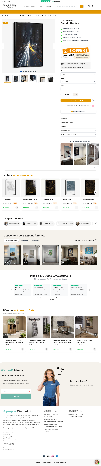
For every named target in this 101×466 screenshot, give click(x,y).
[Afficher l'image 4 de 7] (28, 71)
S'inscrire (16, 396)
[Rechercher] (81, 6)
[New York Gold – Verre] (11, 188)
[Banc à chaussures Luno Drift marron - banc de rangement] (62, 327)
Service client (6, 1)
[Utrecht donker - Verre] (90, 188)
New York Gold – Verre (10, 199)
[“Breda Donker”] (50, 188)
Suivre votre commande (51, 414)
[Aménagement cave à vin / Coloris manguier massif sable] (14, 327)
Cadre (65, 85)
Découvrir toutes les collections (84, 240)
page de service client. (77, 387)
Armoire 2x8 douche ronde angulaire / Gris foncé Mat (37, 341)
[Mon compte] (92, 6)
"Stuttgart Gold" (28, 199)
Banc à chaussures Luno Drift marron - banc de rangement (62, 341)
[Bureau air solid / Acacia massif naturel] (86, 327)
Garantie (46, 432)
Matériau (63, 71)
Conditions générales (59, 462)
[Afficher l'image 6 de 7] (33, 71)
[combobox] (68, 6)
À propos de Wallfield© (75, 416)
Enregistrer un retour (50, 419)
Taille (65, 78)
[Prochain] (54, 46)
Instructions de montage (75, 414)
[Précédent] (3, 46)
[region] (29, 51)
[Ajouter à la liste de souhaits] (94, 100)
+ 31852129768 (8, 447)
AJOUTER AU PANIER (76, 100)
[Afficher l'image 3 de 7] (26, 71)
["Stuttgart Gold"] (30, 188)
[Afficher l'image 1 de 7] (21, 71)
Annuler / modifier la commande (53, 421)
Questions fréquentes (50, 424)
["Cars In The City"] (28, 46)
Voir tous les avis (70, 20)
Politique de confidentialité (43, 462)
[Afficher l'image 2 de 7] (23, 71)
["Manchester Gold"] (70, 188)
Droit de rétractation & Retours (53, 426)
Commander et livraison (51, 429)
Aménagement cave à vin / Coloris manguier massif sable (14, 341)
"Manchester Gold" (69, 199)
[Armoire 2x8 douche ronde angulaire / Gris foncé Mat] (38, 327)
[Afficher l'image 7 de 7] (35, 71)
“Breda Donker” (48, 199)
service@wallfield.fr (9, 449)
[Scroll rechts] (95, 223)
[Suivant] (98, 167)
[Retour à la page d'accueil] (10, 6)
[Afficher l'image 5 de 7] (30, 71)
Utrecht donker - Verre (90, 199)
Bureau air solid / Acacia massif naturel (84, 341)
